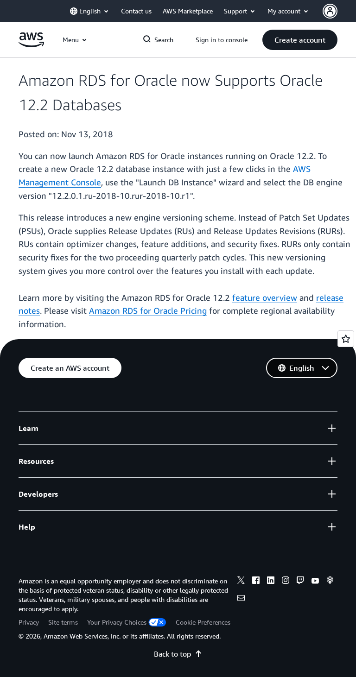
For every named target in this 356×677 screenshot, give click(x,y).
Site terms (63, 622)
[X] (241, 581)
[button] (299, 40)
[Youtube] (315, 581)
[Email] (241, 599)
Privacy (29, 622)
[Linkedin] (270, 581)
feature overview (264, 297)
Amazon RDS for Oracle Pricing (148, 310)
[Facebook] (256, 581)
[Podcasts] (330, 581)
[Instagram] (285, 581)
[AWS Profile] (330, 11)
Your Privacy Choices (116, 622)
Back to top (172, 653)
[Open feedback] (345, 338)
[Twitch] (300, 581)
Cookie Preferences (203, 622)
